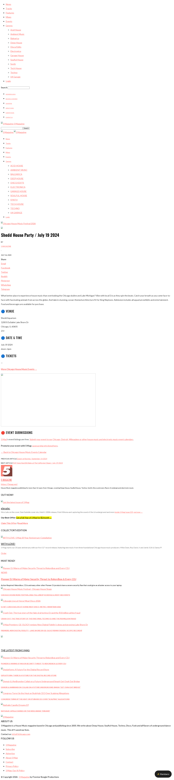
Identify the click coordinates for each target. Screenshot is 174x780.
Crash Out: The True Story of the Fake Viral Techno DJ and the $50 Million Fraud (38, 619)
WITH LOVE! (8, 543)
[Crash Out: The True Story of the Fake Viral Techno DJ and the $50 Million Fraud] (40, 612)
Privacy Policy (12, 766)
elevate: (5, 508)
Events (9, 21)
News (8, 4)
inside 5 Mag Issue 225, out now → (129, 512)
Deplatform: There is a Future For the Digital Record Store (28, 675)
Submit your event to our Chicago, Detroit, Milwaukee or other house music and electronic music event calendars (81, 439)
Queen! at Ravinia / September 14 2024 (32, 458)
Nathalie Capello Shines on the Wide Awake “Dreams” (25, 711)
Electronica (15, 51)
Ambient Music (17, 34)
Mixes (8, 17)
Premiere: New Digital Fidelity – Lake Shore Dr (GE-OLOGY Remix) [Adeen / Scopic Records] (41, 630)
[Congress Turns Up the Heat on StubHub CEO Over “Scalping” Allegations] (35, 693)
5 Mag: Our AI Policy (15, 770)
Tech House (16, 68)
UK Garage (15, 76)
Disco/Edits (15, 47)
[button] (163, 774)
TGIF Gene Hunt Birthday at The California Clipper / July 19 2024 (38, 463)
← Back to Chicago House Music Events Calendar (24, 452)
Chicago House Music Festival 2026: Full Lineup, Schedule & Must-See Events (35, 595)
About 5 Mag (10, 108)
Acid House (15, 30)
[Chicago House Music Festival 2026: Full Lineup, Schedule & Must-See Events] (26, 589)
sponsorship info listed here (45, 445)
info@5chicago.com (21, 734)
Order (4, 553)
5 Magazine (6, 246)
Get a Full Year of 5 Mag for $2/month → (34, 517)
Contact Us (9, 117)
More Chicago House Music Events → (19, 369)
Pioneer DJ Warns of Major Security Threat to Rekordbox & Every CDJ (38, 579)
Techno (13, 72)
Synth (13, 64)
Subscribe (10, 749)
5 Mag (4, 439)
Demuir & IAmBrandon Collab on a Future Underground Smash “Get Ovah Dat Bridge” (41, 687)
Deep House (16, 42)
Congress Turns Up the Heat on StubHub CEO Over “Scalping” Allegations (35, 699)
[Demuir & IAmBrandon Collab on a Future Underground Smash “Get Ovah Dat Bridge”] (40, 681)
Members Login (11, 94)
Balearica (14, 38)
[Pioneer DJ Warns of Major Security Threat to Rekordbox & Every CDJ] (35, 568)
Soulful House (16, 59)
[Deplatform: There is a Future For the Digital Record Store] (25, 669)
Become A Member (11, 99)
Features (10, 12)
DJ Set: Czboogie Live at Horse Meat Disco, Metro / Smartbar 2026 (31, 607)
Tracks (9, 8)
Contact (9, 762)
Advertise (9, 103)
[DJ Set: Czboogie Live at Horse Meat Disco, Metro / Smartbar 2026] (20, 601)
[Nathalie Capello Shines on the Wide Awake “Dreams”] (15, 705)
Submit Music (10, 112)
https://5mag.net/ (9, 484)
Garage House (17, 55)
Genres (9, 25)
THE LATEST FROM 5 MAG (15, 650)
